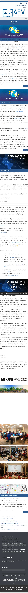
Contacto (20, 589)
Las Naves (17, 46)
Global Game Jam (16, 49)
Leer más (25, 85)
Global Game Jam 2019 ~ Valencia (8, 102)
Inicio (14, 24)
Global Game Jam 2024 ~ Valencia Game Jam (9, 523)
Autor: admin (16, 41)
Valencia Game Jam (5, 170)
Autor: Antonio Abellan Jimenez (20, 105)
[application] (14, 287)
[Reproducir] (2, 293)
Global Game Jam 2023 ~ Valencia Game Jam (9, 529)
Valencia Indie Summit (7, 57)
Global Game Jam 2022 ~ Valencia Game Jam (10, 551)
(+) (14, 583)
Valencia (13, 78)
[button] (14, 287)
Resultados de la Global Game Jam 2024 (8, 521)
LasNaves (23, 109)
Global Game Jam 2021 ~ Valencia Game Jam (11, 39)
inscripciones (3, 74)
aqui (26, 128)
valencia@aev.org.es (16, 242)
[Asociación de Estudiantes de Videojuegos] (14, 16)
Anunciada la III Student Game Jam (9, 495)
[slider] (12, 293)
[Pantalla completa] (26, 293)
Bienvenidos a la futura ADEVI (7, 518)
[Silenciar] (23, 293)
